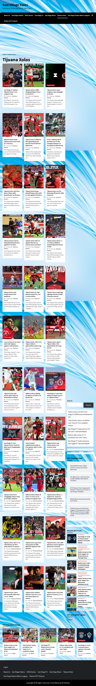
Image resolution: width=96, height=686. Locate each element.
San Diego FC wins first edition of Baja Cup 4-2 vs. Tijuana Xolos (54, 395)
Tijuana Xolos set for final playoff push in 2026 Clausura (55, 193)
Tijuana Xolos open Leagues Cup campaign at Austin (55, 92)
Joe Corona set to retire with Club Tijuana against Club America (12, 344)
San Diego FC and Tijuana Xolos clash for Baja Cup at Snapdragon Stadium (12, 446)
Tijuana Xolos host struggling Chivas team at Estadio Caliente (12, 497)
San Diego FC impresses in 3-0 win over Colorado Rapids (79, 430)
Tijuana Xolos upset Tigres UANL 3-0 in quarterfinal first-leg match (54, 345)
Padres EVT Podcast (11, 21)
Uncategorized (8, 236)
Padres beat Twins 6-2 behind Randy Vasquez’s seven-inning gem (84, 566)
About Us (7, 15)
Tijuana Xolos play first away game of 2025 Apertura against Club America (33, 545)
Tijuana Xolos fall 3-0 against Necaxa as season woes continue (33, 243)
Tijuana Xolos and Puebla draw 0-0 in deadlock (10, 294)
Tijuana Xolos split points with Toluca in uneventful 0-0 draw (11, 395)
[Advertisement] (48, 38)
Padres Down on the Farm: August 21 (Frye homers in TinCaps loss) (84, 555)
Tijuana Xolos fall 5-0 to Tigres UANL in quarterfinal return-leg (34, 344)
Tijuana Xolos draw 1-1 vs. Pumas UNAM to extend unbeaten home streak (55, 244)
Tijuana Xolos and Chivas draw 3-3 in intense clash (53, 445)
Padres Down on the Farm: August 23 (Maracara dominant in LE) (80, 414)
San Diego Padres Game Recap (84, 610)
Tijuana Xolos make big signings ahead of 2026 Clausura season (55, 294)
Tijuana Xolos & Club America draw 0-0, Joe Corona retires (33, 294)
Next (43, 619)
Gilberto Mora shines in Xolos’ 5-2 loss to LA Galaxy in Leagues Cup (33, 497)
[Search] (92, 15)
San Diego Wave (50, 15)
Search (69, 401)
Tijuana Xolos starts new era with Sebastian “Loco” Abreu (12, 594)
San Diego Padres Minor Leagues (79, 15)
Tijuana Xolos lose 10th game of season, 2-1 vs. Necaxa (55, 594)
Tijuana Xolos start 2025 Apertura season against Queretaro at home (55, 545)
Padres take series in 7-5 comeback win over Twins (77, 436)
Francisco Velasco (59, 449)
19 (39, 619)
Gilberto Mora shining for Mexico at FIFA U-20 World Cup (33, 395)
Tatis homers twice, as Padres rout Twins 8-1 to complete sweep (79, 422)
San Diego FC (39, 15)
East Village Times (15, 5)
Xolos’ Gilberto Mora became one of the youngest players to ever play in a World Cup (55, 142)
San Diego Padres (17, 15)
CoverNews (54, 683)
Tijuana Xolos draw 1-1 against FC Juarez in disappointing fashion (54, 497)
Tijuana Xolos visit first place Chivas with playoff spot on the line (12, 193)
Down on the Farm (82, 545)
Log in (5, 667)
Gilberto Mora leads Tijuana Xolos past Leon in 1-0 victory (12, 141)
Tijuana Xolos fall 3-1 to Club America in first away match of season (12, 545)
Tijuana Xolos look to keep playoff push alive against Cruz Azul (12, 243)
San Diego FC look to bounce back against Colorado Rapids (78, 442)
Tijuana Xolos (61, 15)
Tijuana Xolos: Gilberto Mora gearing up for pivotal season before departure (33, 142)
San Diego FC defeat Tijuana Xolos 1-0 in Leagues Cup (11, 92)
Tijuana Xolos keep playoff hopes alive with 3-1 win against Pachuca (34, 193)
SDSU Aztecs (29, 15)
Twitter (70, 619)
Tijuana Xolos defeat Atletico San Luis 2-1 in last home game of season (33, 595)
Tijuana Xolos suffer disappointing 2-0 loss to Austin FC (33, 92)
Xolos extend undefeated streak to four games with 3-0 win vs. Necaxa (34, 446)
